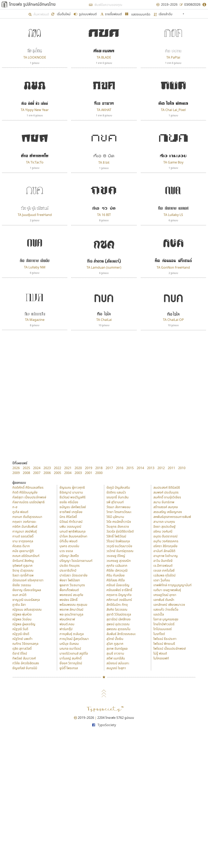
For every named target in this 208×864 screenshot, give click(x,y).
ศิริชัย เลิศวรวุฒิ (116, 570)
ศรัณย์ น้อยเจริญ (117, 585)
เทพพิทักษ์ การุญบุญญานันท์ (172, 585)
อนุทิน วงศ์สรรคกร (165, 541)
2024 (36, 468)
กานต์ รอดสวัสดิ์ (23, 536)
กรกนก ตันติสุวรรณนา (27, 516)
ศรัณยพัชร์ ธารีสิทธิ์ (119, 590)
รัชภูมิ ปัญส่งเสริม (118, 487)
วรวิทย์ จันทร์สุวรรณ (119, 551)
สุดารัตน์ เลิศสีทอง (118, 619)
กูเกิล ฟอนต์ (20, 512)
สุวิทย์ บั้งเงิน (114, 638)
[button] (61, 14)
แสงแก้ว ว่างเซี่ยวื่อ (165, 609)
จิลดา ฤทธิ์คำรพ (23, 575)
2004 (68, 473)
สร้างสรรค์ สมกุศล (165, 507)
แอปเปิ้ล (158, 614)
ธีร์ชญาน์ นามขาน (71, 492)
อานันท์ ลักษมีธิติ (164, 551)
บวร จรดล (66, 551)
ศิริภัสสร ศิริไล (115, 580)
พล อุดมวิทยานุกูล (71, 614)
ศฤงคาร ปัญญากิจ (119, 595)
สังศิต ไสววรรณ (116, 609)
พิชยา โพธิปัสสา (70, 580)
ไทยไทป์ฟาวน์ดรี (163, 624)
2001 (88, 473)
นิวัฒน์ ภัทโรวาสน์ (71, 521)
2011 (171, 468)
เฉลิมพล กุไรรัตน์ (164, 575)
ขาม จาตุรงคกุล (22, 541)
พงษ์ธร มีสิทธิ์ (69, 599)
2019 (88, 468)
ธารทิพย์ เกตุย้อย (71, 512)
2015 (130, 468)
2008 (26, 473)
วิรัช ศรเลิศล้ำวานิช (118, 521)
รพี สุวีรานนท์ (115, 502)
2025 (26, 468)
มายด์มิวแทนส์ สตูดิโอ (74, 653)
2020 (78, 468)
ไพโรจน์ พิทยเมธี (164, 643)
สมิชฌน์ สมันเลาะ (117, 663)
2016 (119, 468)
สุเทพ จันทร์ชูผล (117, 648)
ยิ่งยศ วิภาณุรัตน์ (71, 663)
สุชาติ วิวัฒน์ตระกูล (118, 614)
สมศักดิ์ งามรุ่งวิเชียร (167, 497)
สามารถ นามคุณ (164, 521)
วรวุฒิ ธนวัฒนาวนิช (119, 546)
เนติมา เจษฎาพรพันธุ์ (167, 590)
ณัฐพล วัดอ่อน (21, 619)
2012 (161, 468)
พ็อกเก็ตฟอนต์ (69, 590)
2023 (47, 468)
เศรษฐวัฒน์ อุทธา (164, 595)
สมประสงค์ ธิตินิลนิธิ (166, 487)
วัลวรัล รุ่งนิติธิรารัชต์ (120, 531)
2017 (109, 468)
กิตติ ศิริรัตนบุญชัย (25, 492)
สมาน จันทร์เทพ (163, 502)
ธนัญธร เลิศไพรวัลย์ (73, 507)
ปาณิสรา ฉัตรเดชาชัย (74, 575)
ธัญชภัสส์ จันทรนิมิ (24, 668)
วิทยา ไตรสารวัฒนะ (118, 512)
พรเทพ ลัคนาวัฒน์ (71, 609)
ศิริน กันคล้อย (115, 575)
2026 (16, 468)
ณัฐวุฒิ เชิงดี (20, 634)
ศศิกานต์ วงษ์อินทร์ (119, 599)
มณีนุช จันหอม (69, 643)
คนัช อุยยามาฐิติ (23, 551)
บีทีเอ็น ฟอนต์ (68, 541)
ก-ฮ (14, 507)
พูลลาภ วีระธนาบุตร (72, 585)
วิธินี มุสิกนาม (115, 516)
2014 (140, 468)
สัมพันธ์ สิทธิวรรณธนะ (121, 634)
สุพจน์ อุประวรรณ (118, 624)
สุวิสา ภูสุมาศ (114, 643)
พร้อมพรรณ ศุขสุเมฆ (73, 604)
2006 (47, 473)
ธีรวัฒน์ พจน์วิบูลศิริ (73, 497)
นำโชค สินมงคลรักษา (73, 536)
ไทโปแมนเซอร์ (162, 629)
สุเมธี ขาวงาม (115, 653)
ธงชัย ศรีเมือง (69, 502)
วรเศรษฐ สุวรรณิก (118, 560)
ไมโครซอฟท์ (161, 658)
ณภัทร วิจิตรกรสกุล (25, 643)
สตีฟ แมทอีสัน (115, 658)
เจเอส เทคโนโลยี (164, 570)
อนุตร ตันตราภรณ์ (165, 536)
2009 (16, 473)
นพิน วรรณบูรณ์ (70, 526)
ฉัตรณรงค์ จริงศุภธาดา (27, 580)
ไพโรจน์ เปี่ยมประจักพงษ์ (169, 648)
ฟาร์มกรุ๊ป (66, 629)
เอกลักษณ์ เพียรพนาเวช (169, 604)
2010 (181, 468)
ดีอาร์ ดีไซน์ (19, 653)
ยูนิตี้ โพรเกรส (69, 668)
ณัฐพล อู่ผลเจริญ (23, 624)
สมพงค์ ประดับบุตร (166, 492)
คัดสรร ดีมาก (21, 546)
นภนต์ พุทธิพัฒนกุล (73, 531)
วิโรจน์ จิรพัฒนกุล (118, 541)
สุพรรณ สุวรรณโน (118, 629)
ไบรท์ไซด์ (159, 634)
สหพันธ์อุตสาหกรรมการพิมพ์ (172, 516)
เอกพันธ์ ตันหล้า (163, 599)
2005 (57, 473)
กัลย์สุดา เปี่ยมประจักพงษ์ (29, 497)
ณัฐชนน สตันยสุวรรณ (27, 609)
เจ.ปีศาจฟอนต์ (162, 565)
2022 (57, 468)
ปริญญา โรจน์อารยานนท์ (76, 560)
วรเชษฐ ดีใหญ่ (115, 555)
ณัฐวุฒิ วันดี (20, 629)
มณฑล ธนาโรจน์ (70, 648)
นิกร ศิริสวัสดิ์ (68, 516)
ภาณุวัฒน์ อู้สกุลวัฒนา (74, 638)
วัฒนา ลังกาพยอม (118, 507)
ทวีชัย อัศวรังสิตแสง (25, 663)
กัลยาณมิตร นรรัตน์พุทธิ (28, 502)
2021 (68, 468)
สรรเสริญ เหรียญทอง (167, 512)
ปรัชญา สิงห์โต (69, 555)
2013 (150, 468)
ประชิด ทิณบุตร (70, 565)
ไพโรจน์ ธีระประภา (165, 638)
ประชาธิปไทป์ (68, 570)
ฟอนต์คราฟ (67, 619)
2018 (99, 468)
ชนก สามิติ (19, 595)
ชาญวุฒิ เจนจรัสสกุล (26, 599)
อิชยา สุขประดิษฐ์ (164, 526)
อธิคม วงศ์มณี (162, 531)
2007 (36, 473)
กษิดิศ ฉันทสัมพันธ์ (24, 526)
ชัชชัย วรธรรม (21, 585)
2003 (78, 473)
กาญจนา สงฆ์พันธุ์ (24, 531)
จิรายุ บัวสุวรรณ (23, 570)
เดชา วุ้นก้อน (161, 580)
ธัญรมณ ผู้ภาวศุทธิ (72, 487)
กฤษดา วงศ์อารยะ (24, 521)
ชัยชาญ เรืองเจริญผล (26, 590)
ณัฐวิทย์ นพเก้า (22, 638)
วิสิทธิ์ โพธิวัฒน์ (116, 536)
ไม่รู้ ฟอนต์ (160, 653)
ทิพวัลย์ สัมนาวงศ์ (24, 658)
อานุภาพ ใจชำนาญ (165, 555)
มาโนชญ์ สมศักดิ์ (71, 658)
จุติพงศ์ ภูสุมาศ (22, 565)
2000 (99, 473)
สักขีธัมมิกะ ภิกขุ (117, 604)
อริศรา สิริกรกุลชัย (165, 546)
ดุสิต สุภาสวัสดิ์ (22, 648)
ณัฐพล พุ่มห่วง (22, 614)
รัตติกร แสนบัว (116, 492)
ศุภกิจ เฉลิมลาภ (116, 565)
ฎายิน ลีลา (19, 604)
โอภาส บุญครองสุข (165, 619)
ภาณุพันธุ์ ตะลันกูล (72, 634)
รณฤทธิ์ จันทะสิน (117, 497)
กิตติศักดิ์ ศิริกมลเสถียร (27, 487)
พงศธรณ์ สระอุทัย (71, 595)
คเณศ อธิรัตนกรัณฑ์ (25, 555)
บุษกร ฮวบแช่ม (69, 546)
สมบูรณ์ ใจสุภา (116, 668)
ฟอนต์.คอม (67, 624)
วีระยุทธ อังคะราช (117, 526)
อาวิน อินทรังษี (162, 560)
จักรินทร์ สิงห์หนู (23, 560)
